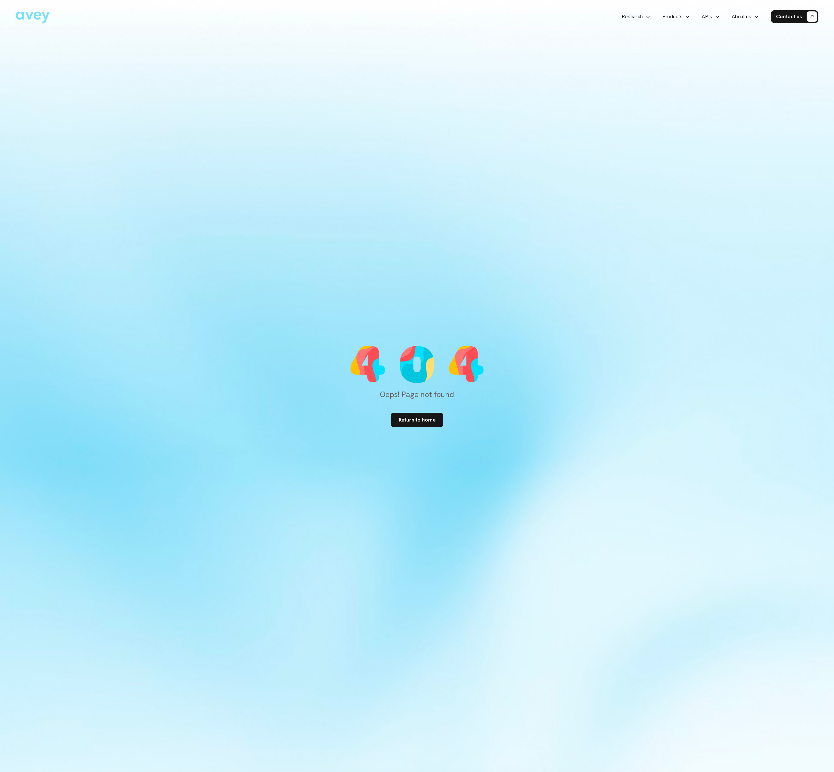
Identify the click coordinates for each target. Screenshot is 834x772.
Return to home (417, 419)
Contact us (789, 16)
